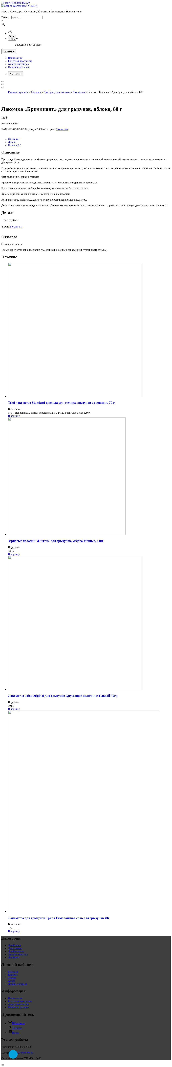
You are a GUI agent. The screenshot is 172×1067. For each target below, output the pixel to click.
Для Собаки (15, 948)
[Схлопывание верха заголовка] (2, 87)
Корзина (13, 974)
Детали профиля (17, 983)
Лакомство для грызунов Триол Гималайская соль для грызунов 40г (59, 918)
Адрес (11, 980)
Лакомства (79, 92)
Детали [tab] (12, 142)
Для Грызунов (16, 951)
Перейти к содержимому (15, 2)
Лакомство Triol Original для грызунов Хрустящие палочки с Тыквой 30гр (63, 695)
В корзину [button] (14, 415)
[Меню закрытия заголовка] (2, 84)
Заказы (12, 977)
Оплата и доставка (18, 67)
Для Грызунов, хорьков (57, 92)
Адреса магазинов (18, 64)
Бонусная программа (20, 61)
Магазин (36, 92)
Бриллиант (16, 226)
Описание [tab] (14, 139)
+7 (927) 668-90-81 (22, 1052)
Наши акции (15, 57)
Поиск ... (6, 17)
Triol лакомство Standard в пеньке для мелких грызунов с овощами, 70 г (61, 402)
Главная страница (18, 92)
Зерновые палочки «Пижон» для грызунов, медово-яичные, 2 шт (55, 541)
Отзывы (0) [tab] (14, 145)
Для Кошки (14, 945)
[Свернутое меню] (2, 81)
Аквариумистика (18, 954)
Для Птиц (13, 957)
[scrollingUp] (2, 1064)
